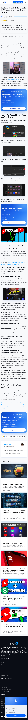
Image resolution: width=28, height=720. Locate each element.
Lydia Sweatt (2, 16)
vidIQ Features (4, 680)
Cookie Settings (4, 675)
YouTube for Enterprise (6, 689)
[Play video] (14, 234)
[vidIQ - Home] (4, 2)
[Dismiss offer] (25, 698)
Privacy (2, 671)
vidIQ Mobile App (4, 685)
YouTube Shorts (23, 16)
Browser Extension (5, 683)
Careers (2, 669)
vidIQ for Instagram (5, 691)
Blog (2, 701)
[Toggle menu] (25, 2)
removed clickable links (14, 79)
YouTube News (17, 16)
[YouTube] (2, 716)
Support (3, 666)
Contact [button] (3, 664)
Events (2, 707)
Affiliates (3, 699)
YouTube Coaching (5, 687)
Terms (2, 673)
